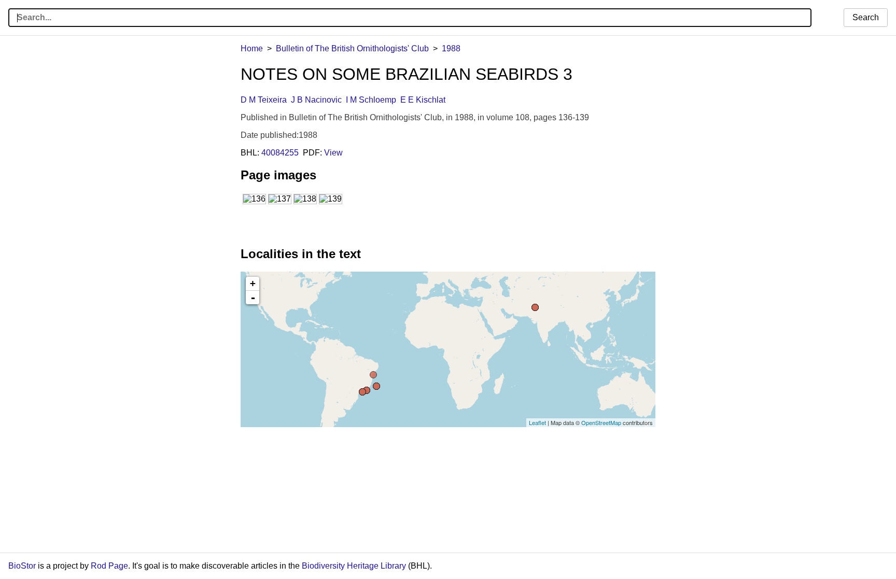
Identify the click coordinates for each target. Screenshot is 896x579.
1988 (451, 48)
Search (865, 17)
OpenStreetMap (601, 422)
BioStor (22, 565)
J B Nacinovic (316, 99)
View (333, 152)
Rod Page (109, 565)
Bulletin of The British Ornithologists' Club (352, 48)
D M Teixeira (264, 99)
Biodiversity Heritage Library (354, 565)
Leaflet (537, 422)
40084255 (280, 152)
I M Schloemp (371, 99)
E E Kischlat (422, 99)
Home (252, 48)
